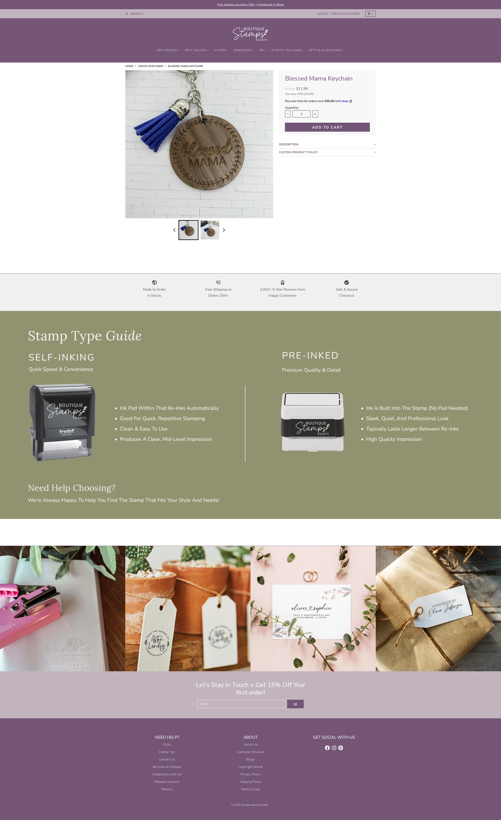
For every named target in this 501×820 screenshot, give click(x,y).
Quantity (291, 108)
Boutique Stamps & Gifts (254, 805)
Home (129, 66)
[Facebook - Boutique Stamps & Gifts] (327, 747)
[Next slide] (224, 230)
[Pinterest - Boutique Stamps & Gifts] (340, 747)
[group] (188, 230)
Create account (345, 13)
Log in (323, 13)
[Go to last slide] (175, 230)
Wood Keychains (150, 66)
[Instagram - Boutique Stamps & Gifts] (334, 747)
